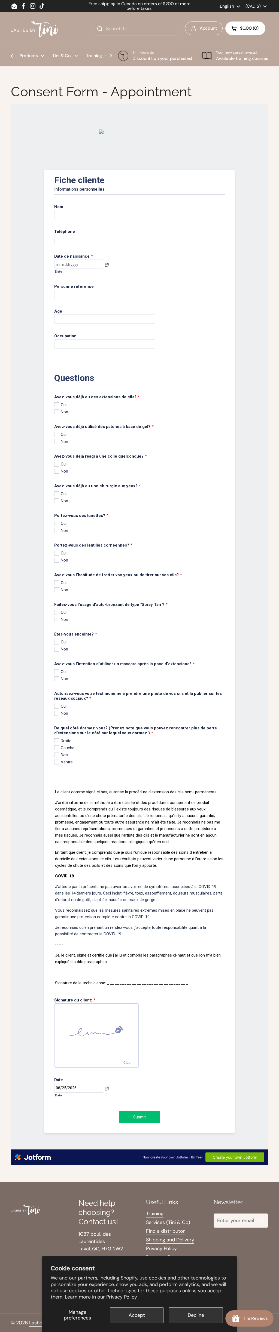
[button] (245, 28)
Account (208, 28)
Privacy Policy (121, 1297)
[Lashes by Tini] (34, 28)
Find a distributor (165, 1231)
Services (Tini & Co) (168, 1222)
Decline (196, 1315)
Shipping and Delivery (170, 1240)
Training (154, 1213)
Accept (137, 1315)
